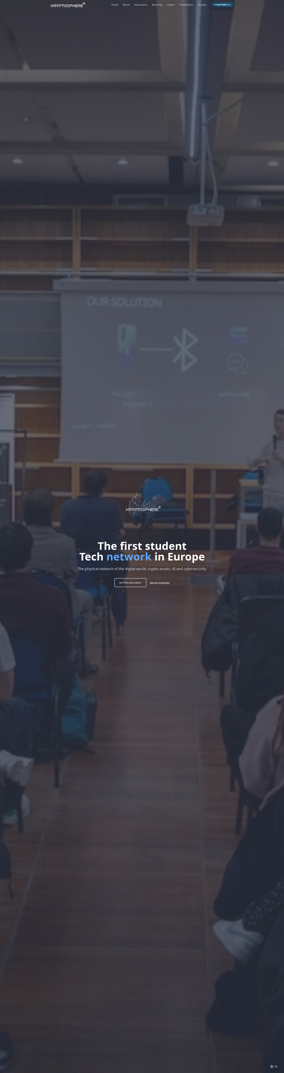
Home (114, 4)
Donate (202, 4)
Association (140, 4)
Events (171, 4)
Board (126, 4)
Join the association (130, 582)
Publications (186, 4)
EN (275, 1066)
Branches (157, 4)
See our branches (160, 582)
